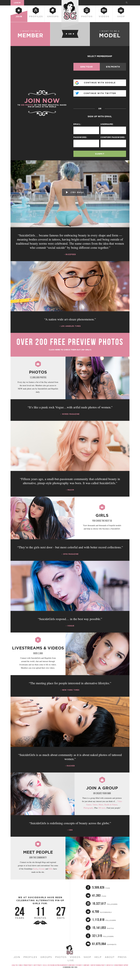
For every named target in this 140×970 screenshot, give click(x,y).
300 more (102, 808)
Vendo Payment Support (121, 965)
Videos (104, 16)
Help (98, 957)
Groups (53, 16)
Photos (87, 16)
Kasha (35, 868)
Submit (99, 154)
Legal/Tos (15, 965)
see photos (27, 105)
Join (19, 16)
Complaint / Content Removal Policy (94, 965)
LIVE (71, 960)
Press (122, 957)
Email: (77, 124)
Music (101, 804)
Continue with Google (100, 83)
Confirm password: (112, 137)
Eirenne (42, 868)
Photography (88, 808)
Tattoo (95, 804)
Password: (80, 137)
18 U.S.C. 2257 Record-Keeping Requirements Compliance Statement (62, 965)
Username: (106, 124)
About (110, 957)
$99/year (86, 67)
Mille (51, 868)
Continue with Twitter (100, 93)
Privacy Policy (28, 965)
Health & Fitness (110, 804)
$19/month (113, 67)
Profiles (36, 16)
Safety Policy (37, 965)
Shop (121, 16)
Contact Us (109, 965)
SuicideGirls (70, 2)
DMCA (20, 965)
